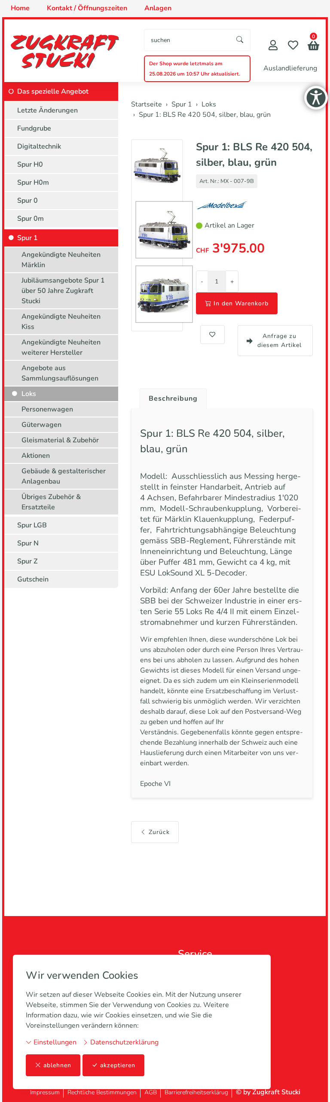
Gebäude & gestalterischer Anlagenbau (63, 476)
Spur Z (27, 561)
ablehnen (57, 1065)
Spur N (28, 543)
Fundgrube (34, 128)
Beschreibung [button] (173, 398)
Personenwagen (47, 409)
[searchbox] (187, 40)
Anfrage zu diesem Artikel (279, 340)
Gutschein (33, 579)
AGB (150, 1092)
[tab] (170, 396)
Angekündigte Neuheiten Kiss (61, 322)
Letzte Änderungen (47, 110)
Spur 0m (30, 218)
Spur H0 (30, 164)
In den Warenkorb (241, 303)
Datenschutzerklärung (124, 1042)
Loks (28, 394)
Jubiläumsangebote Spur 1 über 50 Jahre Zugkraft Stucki (63, 291)
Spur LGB (32, 525)
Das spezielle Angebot (53, 91)
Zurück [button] (159, 832)
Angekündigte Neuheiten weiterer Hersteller (61, 347)
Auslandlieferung (290, 68)
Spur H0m (33, 182)
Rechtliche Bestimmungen (102, 1092)
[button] (313, 46)
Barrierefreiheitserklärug (196, 1092)
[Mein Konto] (273, 46)
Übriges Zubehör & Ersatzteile (51, 502)
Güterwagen (41, 424)
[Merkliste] (293, 46)
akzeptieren (117, 1065)
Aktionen (35, 455)
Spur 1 (27, 238)
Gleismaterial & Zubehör (60, 440)
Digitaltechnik (39, 146)
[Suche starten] (240, 40)
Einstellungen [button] (54, 1042)
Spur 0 (27, 200)
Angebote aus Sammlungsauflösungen (59, 373)
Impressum (45, 1092)
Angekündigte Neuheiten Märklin (61, 260)
